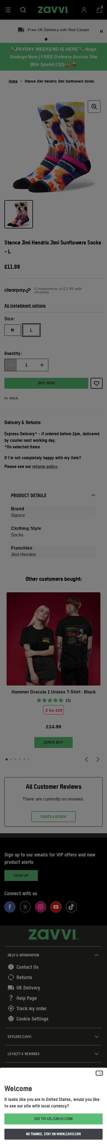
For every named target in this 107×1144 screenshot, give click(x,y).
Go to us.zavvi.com (53, 1119)
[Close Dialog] (99, 1073)
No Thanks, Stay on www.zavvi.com (53, 1134)
